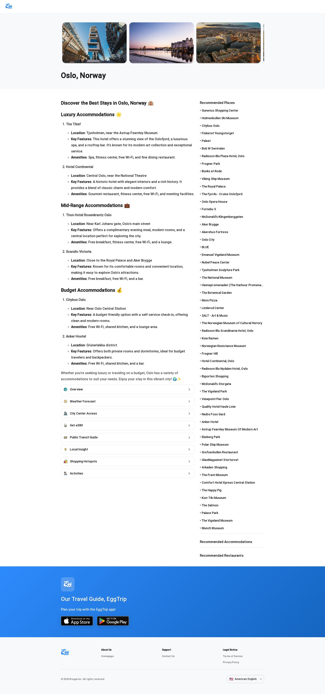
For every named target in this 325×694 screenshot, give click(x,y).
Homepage (107, 656)
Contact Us (168, 656)
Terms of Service (233, 656)
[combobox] (245, 679)
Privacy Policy (231, 662)
